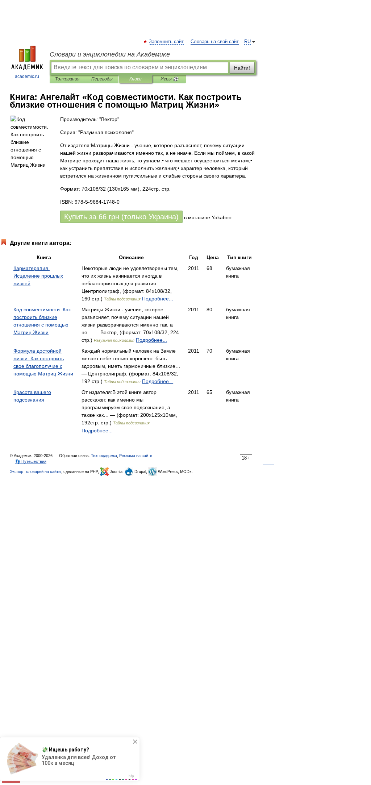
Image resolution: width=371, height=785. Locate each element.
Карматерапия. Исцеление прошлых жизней (38, 275)
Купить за (121, 217)
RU (247, 41)
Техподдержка (104, 455)
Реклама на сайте (135, 455)
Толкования (67, 79)
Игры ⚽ (169, 79)
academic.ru (27, 76)
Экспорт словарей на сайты (35, 471)
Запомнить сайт (167, 41)
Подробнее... (157, 299)
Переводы (102, 79)
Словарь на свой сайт (215, 41)
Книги (135, 79)
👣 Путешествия (30, 461)
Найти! (242, 68)
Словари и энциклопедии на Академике (110, 54)
